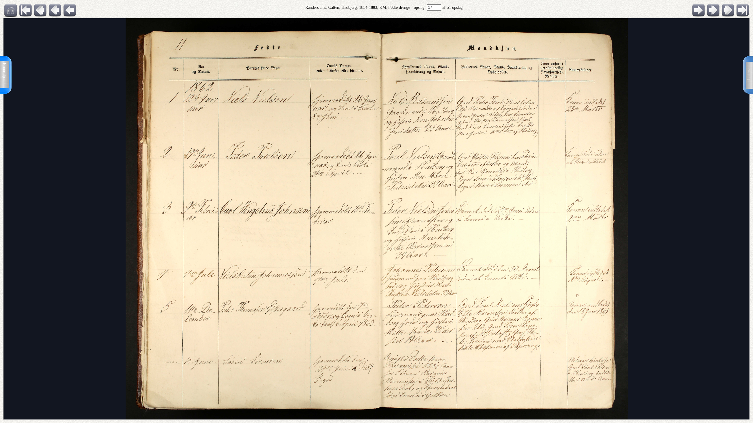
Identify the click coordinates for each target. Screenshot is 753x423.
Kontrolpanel (4, 74)
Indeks (749, 74)
